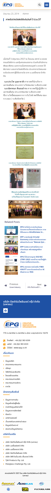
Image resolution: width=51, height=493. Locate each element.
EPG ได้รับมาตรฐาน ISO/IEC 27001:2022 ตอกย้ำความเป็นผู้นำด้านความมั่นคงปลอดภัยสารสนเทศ (33, 261)
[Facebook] (5, 310)
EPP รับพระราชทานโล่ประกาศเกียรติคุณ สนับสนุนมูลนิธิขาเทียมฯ (31, 249)
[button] (46, 4)
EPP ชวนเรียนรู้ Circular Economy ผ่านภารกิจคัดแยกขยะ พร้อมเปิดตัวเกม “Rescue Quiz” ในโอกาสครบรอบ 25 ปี (33, 241)
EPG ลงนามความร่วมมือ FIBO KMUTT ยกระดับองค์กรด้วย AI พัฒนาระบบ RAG (32, 269)
